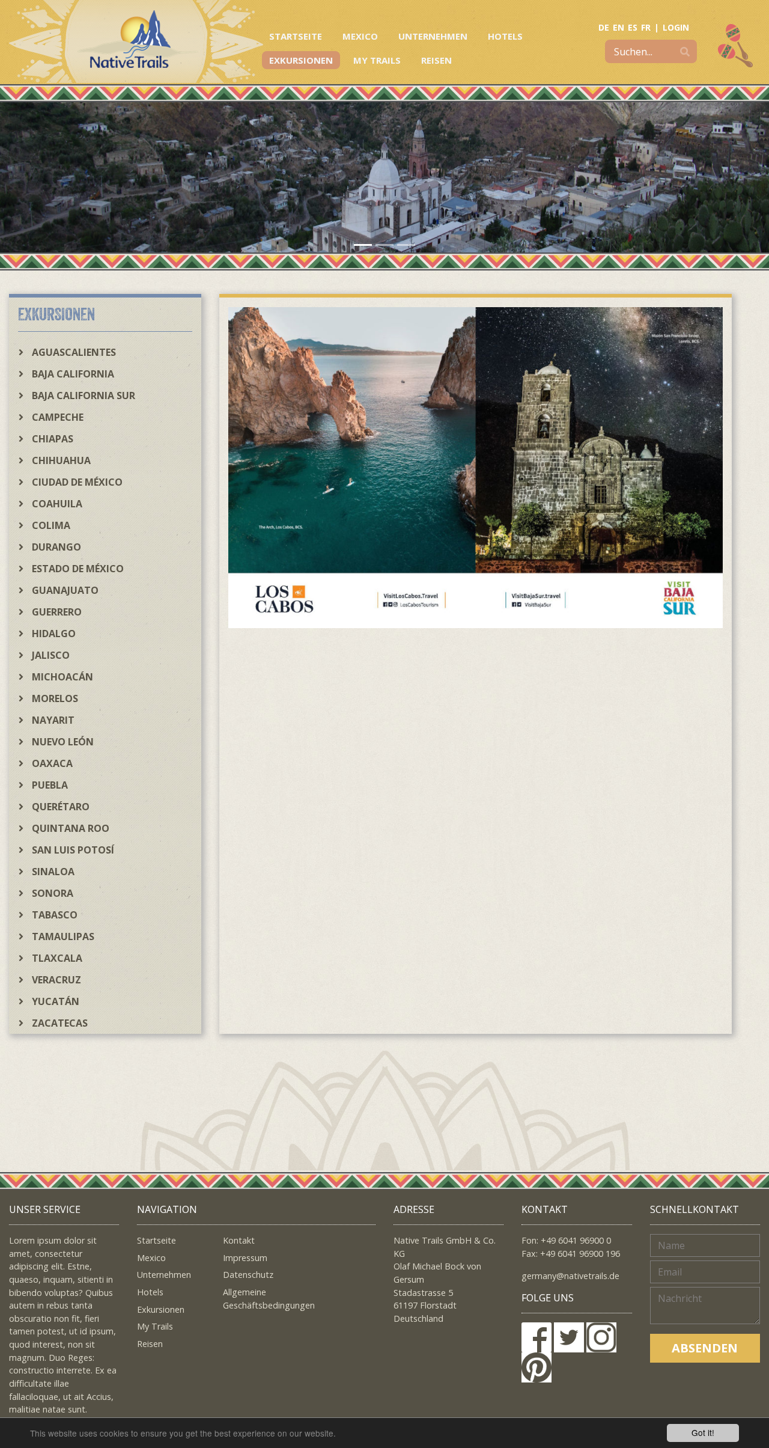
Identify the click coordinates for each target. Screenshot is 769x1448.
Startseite (295, 36)
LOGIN (676, 27)
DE (603, 27)
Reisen (436, 60)
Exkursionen (301, 60)
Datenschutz (248, 1274)
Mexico (360, 36)
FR (646, 27)
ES (632, 27)
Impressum (245, 1257)
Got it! (702, 1432)
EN (618, 27)
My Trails (377, 60)
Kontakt (239, 1240)
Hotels (505, 36)
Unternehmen (432, 36)
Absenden (705, 1348)
